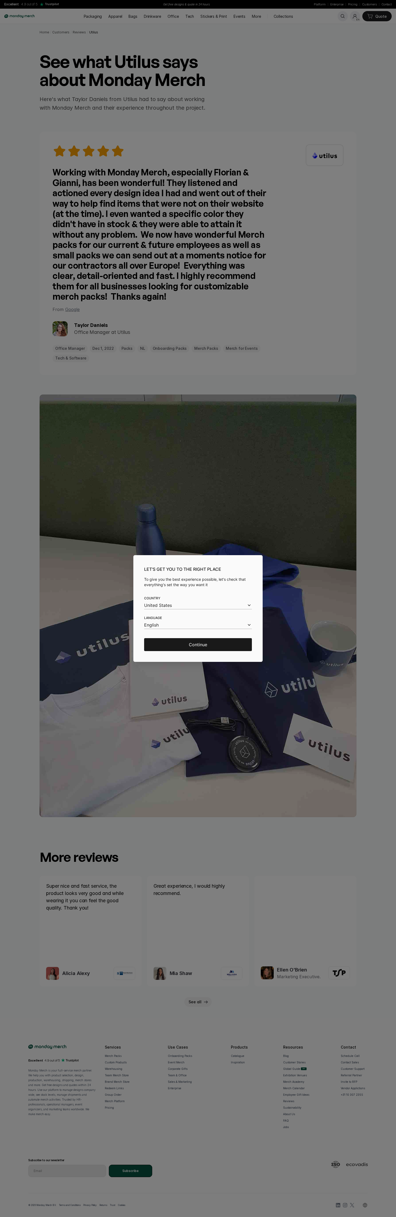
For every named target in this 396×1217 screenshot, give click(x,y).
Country (152, 598)
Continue (198, 644)
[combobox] (198, 605)
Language (153, 618)
